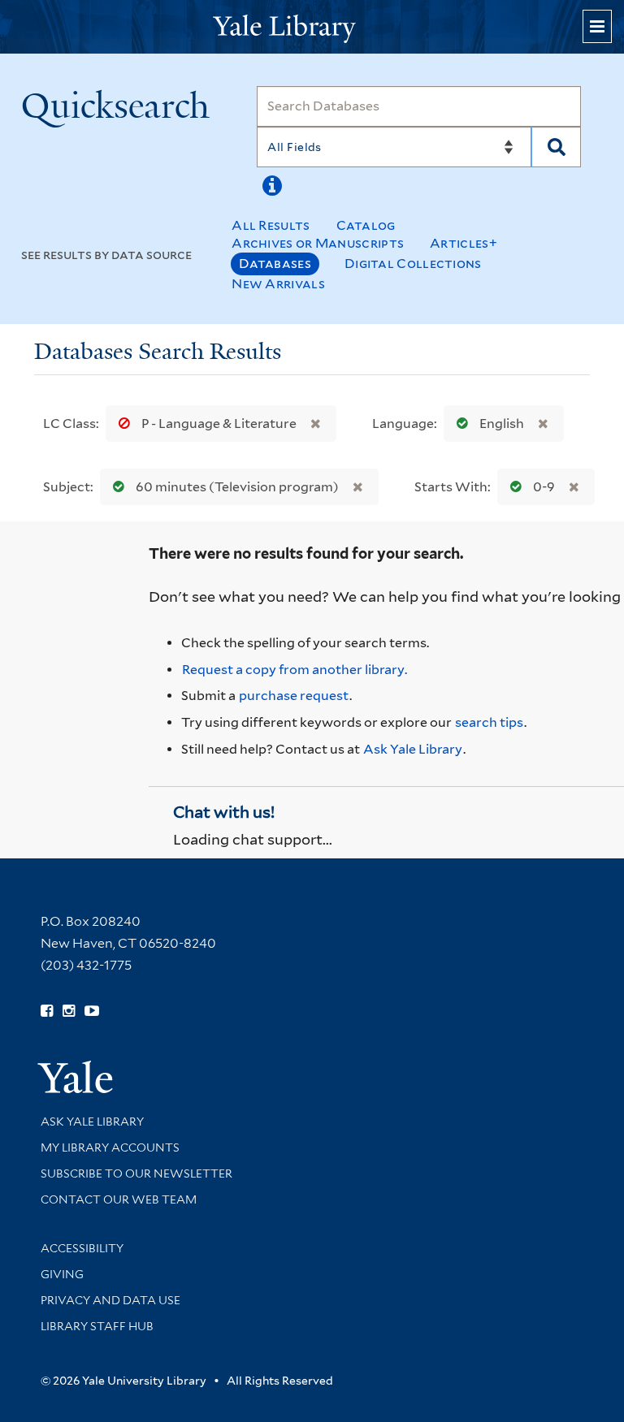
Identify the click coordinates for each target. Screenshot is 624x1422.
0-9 (544, 487)
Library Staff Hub (97, 1326)
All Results (271, 225)
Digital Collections (413, 263)
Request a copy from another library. (294, 669)
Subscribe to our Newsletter (136, 1173)
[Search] (556, 147)
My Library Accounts (110, 1147)
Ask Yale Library (412, 749)
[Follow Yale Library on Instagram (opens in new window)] (69, 1011)
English (501, 423)
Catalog (366, 225)
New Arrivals (278, 284)
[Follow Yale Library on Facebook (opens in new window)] (47, 1011)
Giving (62, 1274)
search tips (489, 722)
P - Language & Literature (219, 423)
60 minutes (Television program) (237, 487)
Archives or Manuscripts (318, 243)
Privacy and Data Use (110, 1300)
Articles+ (463, 243)
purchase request (294, 695)
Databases (275, 263)
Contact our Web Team (119, 1199)
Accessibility (82, 1248)
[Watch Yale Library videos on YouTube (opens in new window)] (91, 1011)
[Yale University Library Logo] (312, 27)
